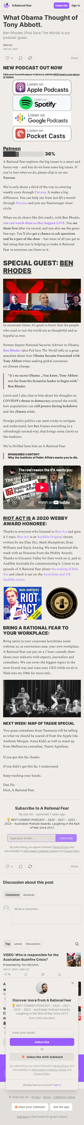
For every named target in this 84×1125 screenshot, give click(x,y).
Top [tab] (7, 944)
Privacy (36, 1097)
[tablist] (20, 895)
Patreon (12, 148)
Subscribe (61, 5)
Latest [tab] (18, 944)
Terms (47, 1097)
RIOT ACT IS (17, 518)
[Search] (77, 944)
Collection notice (64, 1097)
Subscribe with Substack (45, 1057)
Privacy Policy (42, 1073)
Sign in (75, 5)
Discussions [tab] (33, 944)
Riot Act (61, 531)
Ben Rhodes (12, 350)
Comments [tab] (12, 895)
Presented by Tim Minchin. (21, 965)
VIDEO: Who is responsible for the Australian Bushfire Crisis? (31, 957)
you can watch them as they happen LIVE (33, 223)
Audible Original (49, 536)
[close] (73, 983)
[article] (42, 964)
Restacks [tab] (29, 895)
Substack (23, 1117)
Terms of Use (60, 1066)
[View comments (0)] (21, 58)
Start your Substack (31, 1107)
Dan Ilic (8, 45)
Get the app (61, 1107)
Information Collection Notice (49, 1069)
